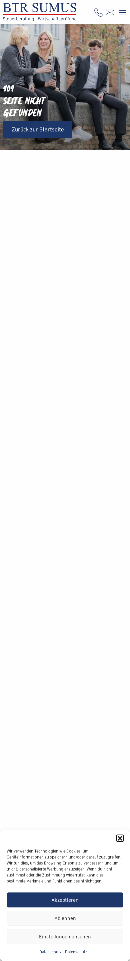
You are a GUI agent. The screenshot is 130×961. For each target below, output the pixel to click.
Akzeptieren (65, 900)
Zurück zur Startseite (38, 129)
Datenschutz (50, 951)
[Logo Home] (39, 12)
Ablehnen (65, 918)
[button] (120, 838)
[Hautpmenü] (122, 12)
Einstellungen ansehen (65, 937)
